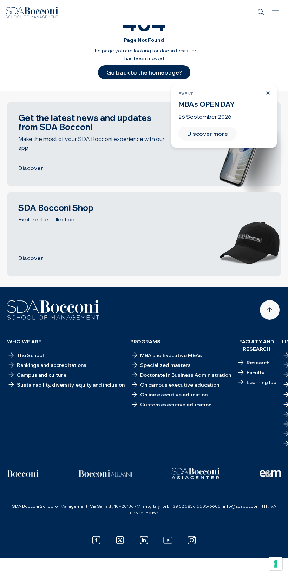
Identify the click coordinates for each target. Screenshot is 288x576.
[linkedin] (144, 540)
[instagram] (192, 540)
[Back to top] (269, 310)
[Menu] (275, 13)
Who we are (24, 341)
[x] (120, 540)
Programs (145, 341)
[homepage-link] (32, 12)
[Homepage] (53, 310)
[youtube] (168, 540)
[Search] (261, 13)
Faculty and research (256, 345)
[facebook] (96, 540)
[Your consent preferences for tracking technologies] (275, 563)
